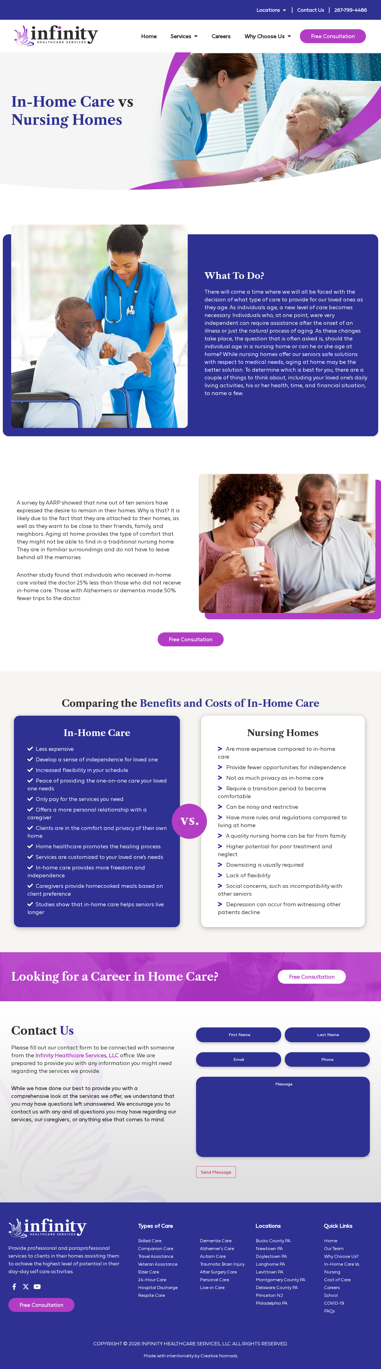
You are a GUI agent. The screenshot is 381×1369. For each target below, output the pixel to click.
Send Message (216, 1172)
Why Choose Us (265, 36)
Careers (221, 36)
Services (181, 36)
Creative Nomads (219, 1355)
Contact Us (310, 10)
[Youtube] (37, 1286)
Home (149, 36)
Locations (268, 10)
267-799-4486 (350, 10)
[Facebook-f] (14, 1286)
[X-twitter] (25, 1286)
